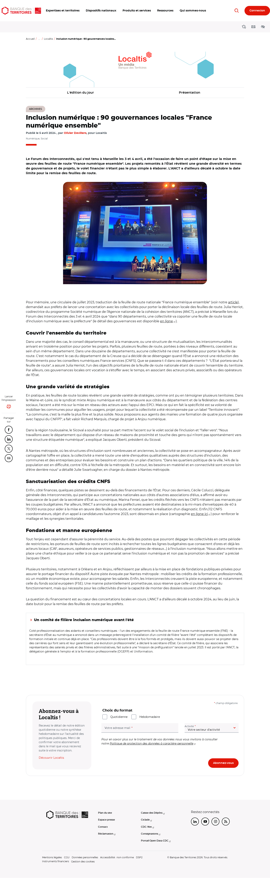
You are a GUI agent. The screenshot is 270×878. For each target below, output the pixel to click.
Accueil (30, 38)
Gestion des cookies (83, 861)
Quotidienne (118, 717)
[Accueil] (21, 10)
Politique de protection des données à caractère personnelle (151, 743)
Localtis (48, 38)
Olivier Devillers (75, 133)
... (39, 38)
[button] (62, 10)
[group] (135, 233)
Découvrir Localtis (51, 758)
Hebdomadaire (149, 717)
